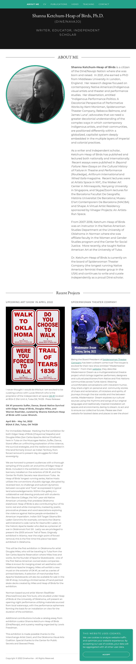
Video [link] (75, 4)
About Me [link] (33, 4)
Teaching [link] (88, 4)
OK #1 (52, 396)
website (96, 369)
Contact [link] (104, 4)
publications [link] (59, 4)
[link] (68, 16)
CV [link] (44, 4)
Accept (106, 655)
